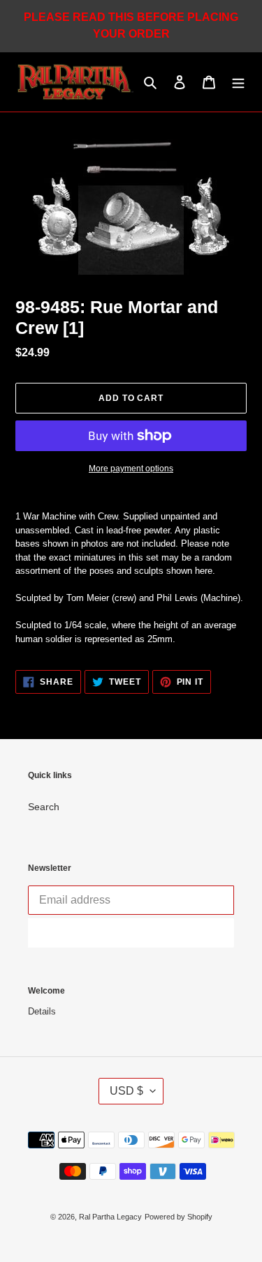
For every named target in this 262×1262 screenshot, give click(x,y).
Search (43, 806)
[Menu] (238, 82)
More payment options (131, 468)
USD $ (126, 1091)
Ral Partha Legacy (110, 1216)
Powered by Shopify (178, 1216)
